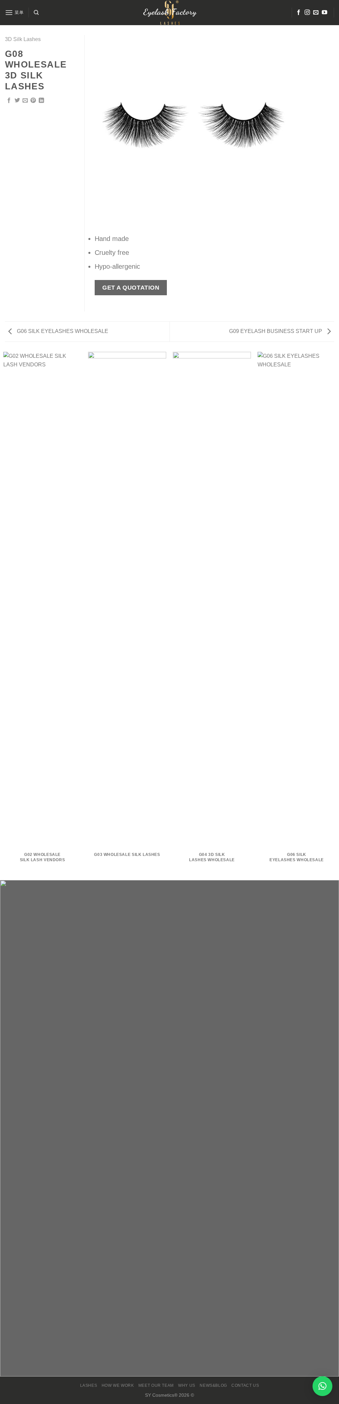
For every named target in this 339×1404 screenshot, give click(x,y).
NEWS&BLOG (213, 1385)
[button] (322, 1386)
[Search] (36, 12)
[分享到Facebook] (9, 101)
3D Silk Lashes (23, 39)
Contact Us (245, 1385)
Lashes (88, 1385)
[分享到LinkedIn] (41, 101)
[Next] (281, 131)
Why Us (186, 1385)
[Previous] (107, 131)
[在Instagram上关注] (307, 13)
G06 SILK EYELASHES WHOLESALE (62, 331)
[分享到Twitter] (17, 101)
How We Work (118, 1385)
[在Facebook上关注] (298, 13)
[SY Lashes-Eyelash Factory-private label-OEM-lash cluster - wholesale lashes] (169, 12)
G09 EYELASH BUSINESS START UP (276, 331)
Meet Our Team (156, 1385)
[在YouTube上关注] (324, 13)
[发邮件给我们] (315, 13)
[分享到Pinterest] (33, 101)
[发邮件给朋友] (25, 101)
